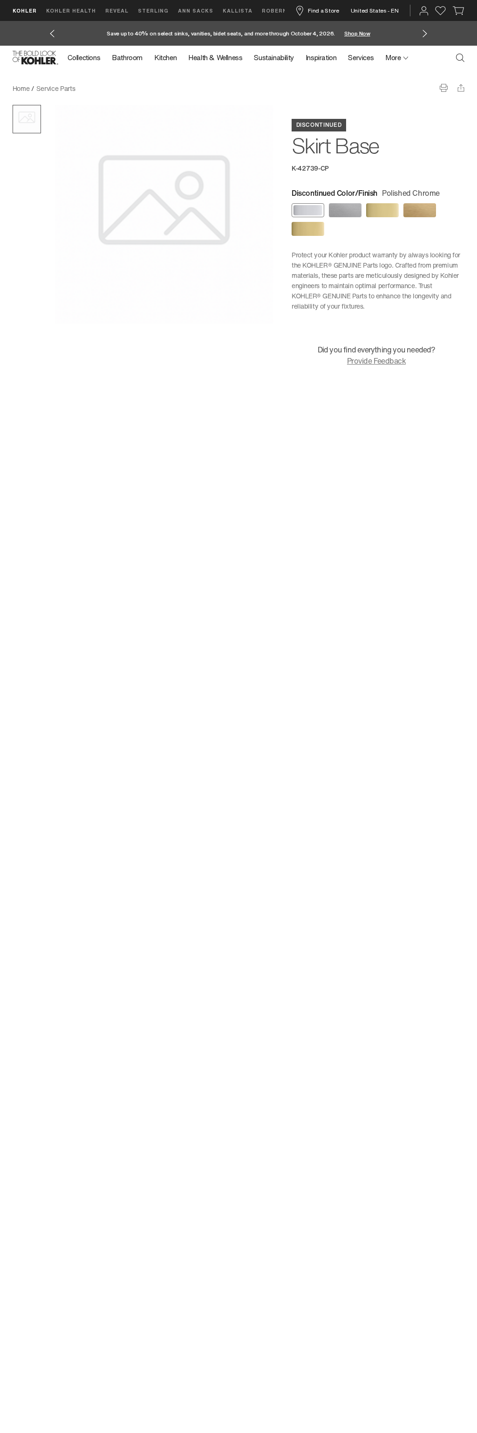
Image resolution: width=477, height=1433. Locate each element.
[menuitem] (87, 58)
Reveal (117, 10)
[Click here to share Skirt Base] (461, 88)
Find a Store (323, 10)
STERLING (153, 10)
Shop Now (357, 33)
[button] (27, 119)
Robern (274, 10)
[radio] (308, 210)
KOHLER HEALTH (71, 10)
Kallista (237, 10)
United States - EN (375, 10)
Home (21, 88)
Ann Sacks (195, 10)
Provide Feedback (376, 360)
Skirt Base (97, 88)
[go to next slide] (424, 33)
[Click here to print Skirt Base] (444, 88)
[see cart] (458, 11)
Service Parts (55, 88)
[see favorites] (440, 11)
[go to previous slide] (52, 33)
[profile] (424, 11)
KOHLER (25, 10)
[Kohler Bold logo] (35, 58)
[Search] (460, 58)
